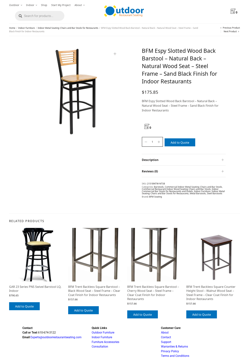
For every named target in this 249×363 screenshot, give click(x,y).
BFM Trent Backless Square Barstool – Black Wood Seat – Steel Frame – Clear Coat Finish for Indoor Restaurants (94, 291)
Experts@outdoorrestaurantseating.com (55, 337)
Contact (166, 337)
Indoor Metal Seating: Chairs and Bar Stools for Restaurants (68, 27)
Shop (44, 5)
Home (12, 27)
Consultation (100, 346)
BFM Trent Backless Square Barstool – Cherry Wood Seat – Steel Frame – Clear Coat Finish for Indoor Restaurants (153, 293)
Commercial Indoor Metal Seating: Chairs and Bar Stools (193, 186)
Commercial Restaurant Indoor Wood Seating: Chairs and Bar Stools (176, 189)
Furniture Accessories (105, 342)
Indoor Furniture (26, 27)
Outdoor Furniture (103, 332)
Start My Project (61, 5)
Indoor (30, 5)
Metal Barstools (198, 193)
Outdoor (14, 5)
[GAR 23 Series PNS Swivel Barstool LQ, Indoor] (36, 254)
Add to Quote (180, 143)
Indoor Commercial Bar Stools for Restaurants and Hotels (180, 190)
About (78, 5)
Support (166, 342)
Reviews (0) (150, 171)
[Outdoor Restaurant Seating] (124, 12)
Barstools (159, 186)
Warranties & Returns (174, 346)
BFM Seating (155, 196)
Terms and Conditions (175, 356)
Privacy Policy (170, 351)
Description (150, 160)
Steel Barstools (214, 193)
